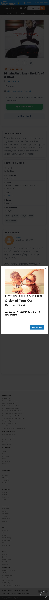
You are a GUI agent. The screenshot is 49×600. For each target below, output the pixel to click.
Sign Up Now (37, 327)
